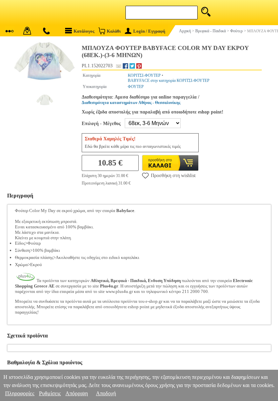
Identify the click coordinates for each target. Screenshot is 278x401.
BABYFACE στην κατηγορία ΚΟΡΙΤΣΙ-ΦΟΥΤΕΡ (169, 80)
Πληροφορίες (19, 393)
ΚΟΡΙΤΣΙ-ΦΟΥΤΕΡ (144, 75)
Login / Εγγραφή (149, 31)
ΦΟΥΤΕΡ (136, 86)
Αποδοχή (106, 393)
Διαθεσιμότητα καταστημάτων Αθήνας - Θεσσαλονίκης (131, 102)
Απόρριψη (76, 393)
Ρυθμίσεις (50, 393)
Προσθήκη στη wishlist (173, 175)
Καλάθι (114, 31)
